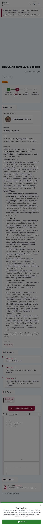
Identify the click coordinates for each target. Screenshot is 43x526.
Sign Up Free (21, 522)
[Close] (40, 505)
